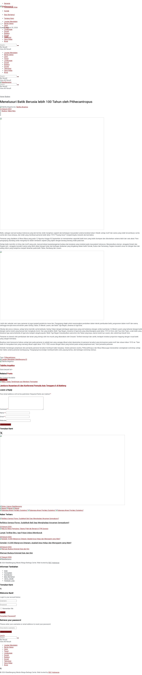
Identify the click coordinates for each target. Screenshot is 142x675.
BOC (50, 563)
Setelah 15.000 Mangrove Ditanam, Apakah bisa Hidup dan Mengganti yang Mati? (35, 543)
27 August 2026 (6, 557)
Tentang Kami (9, 18)
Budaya (6, 33)
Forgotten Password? (8, 616)
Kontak (6, 11)
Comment (4, 409)
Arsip (6, 41)
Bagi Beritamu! (9, 15)
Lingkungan (8, 29)
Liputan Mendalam (10, 22)
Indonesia (55, 563)
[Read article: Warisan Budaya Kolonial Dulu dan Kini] (71, 549)
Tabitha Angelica (22, 107)
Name (2, 413)
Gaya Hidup (8, 39)
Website (3, 420)
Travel (6, 27)
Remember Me (7, 609)
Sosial (6, 35)
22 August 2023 (6, 109)
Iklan (6, 571)
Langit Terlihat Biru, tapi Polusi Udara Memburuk (21, 533)
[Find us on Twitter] (1, 31)
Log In (2, 635)
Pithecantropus (9, 357)
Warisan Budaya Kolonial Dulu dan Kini (16, 553)
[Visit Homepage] (6, 6)
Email (2, 417)
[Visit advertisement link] (13, 359)
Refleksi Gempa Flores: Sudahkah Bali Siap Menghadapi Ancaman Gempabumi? (34, 523)
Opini (6, 25)
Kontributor (8, 575)
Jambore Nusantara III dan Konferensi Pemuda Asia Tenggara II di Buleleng (33, 386)
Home (2, 97)
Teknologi (7, 37)
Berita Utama (8, 24)
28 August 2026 (6, 537)
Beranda (7, 3)
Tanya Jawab (9, 579)
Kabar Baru (11, 111)
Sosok (6, 31)
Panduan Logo (9, 581)
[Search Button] (18, 45)
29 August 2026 (6, 527)
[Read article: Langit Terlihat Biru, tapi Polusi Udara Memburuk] (71, 529)
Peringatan (8, 573)
